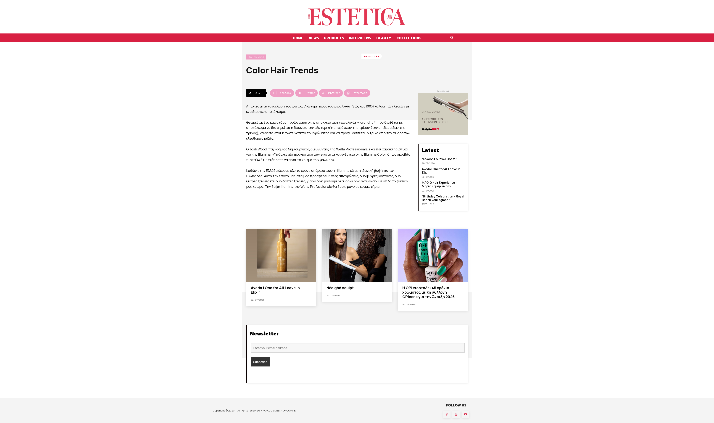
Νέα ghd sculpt (340, 287)
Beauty (383, 38)
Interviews (360, 38)
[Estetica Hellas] (357, 16)
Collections (408, 38)
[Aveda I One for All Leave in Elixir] (281, 255)
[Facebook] (447, 415)
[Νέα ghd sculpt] (357, 255)
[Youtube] (465, 415)
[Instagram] (456, 415)
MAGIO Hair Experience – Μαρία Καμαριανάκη (439, 184)
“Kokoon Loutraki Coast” (439, 159)
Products (334, 38)
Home (298, 38)
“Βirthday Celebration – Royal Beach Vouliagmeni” (443, 198)
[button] (451, 38)
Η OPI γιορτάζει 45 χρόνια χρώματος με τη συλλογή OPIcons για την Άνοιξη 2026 (428, 292)
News (314, 38)
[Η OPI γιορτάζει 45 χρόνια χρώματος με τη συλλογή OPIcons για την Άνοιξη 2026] (433, 255)
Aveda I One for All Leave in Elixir (441, 171)
